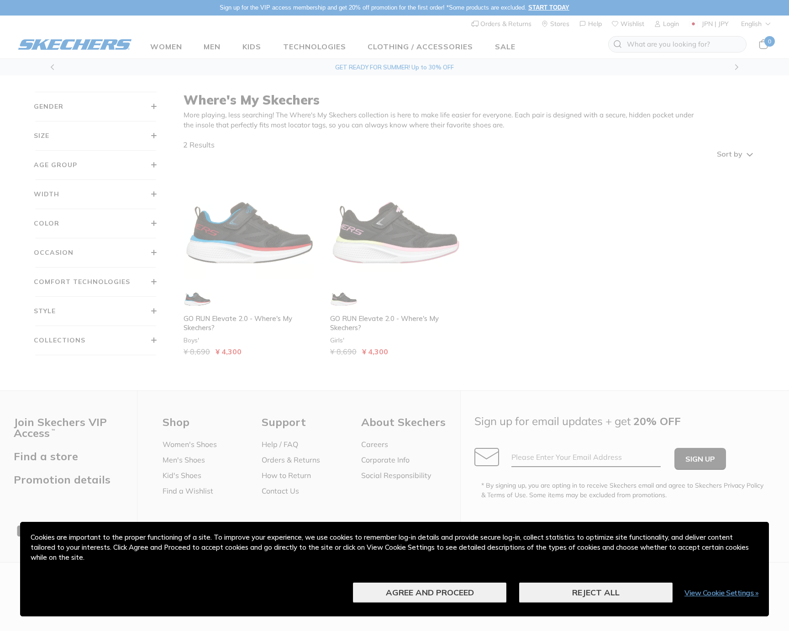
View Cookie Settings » (721, 592)
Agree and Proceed (430, 592)
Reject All (596, 592)
